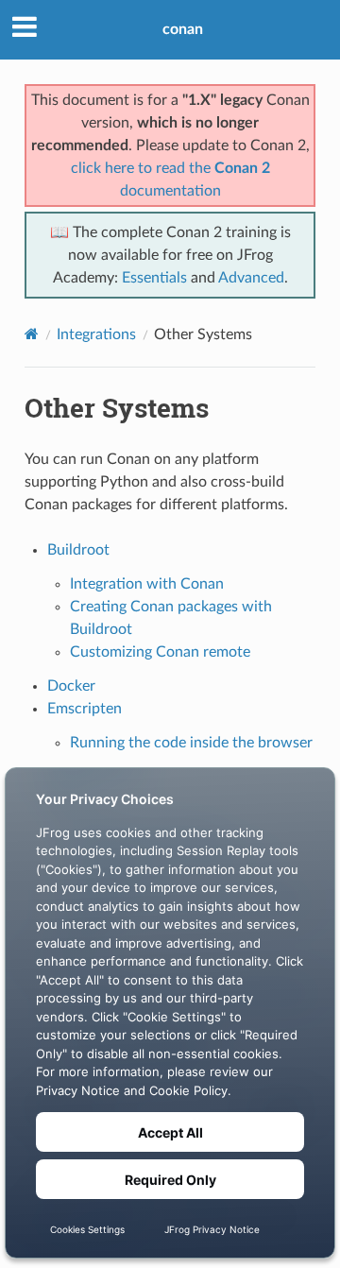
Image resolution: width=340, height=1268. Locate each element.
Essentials (154, 277)
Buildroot (78, 549)
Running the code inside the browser (191, 742)
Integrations (96, 334)
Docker (71, 686)
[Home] (32, 334)
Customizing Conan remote (160, 652)
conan (182, 29)
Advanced (251, 277)
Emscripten (84, 708)
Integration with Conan (147, 583)
